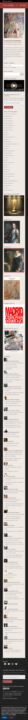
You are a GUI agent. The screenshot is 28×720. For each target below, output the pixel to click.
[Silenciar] (20, 90)
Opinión (5, 171)
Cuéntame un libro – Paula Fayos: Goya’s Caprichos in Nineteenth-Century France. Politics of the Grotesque (13, 454)
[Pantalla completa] (22, 90)
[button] (14, 86)
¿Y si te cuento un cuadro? (9, 114)
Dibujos (5, 134)
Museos (5, 164)
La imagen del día (7, 155)
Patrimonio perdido (8, 174)
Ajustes (11, 717)
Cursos (5, 132)
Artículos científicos (8, 125)
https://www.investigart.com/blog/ (10, 698)
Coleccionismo (7, 127)
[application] (14, 85)
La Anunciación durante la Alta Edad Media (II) (12, 40)
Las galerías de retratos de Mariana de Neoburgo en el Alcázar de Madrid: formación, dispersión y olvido (13, 518)
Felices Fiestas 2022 (9, 577)
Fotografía (6, 146)
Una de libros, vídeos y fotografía (12, 436)
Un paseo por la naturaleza (10, 434)
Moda (5, 160)
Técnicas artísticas (7, 190)
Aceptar (4, 717)
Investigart (8, 42)
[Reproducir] (6, 90)
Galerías (5, 148)
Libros (5, 157)
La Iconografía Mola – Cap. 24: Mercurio (14, 531)
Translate (14, 67)
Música (5, 167)
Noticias (5, 169)
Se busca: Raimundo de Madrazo (12, 564)
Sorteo (5, 187)
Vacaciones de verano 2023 (10, 575)
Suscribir (8, 107)
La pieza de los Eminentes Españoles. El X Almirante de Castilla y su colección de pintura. (14, 505)
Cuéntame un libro (8, 130)
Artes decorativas (7, 123)
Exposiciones (6, 141)
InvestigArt (14, 691)
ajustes (14, 714)
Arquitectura (6, 118)
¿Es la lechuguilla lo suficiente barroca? (13, 405)
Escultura (19, 42)
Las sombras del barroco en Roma (12, 443)
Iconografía (14, 44)
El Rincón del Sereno (8, 137)
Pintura (19, 44)
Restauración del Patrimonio (10, 181)
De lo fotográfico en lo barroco (11, 471)
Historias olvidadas (8, 44)
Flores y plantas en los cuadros (10, 144)
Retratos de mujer (7, 183)
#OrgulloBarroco (7, 116)
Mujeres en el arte (7, 162)
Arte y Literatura (7, 120)
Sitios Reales (6, 185)
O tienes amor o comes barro (11, 445)
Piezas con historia (8, 176)
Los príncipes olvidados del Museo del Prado (14, 514)
